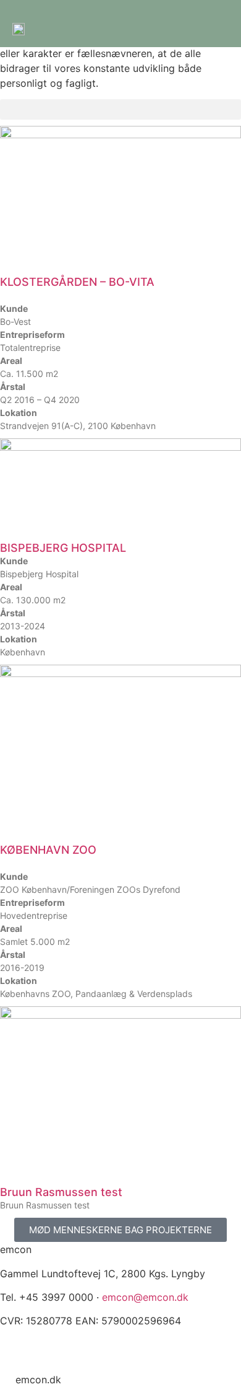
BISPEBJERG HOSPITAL (63, 547)
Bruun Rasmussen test (61, 1192)
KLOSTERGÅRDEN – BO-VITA (77, 281)
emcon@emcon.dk (145, 1297)
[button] (120, 109)
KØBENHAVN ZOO (48, 849)
